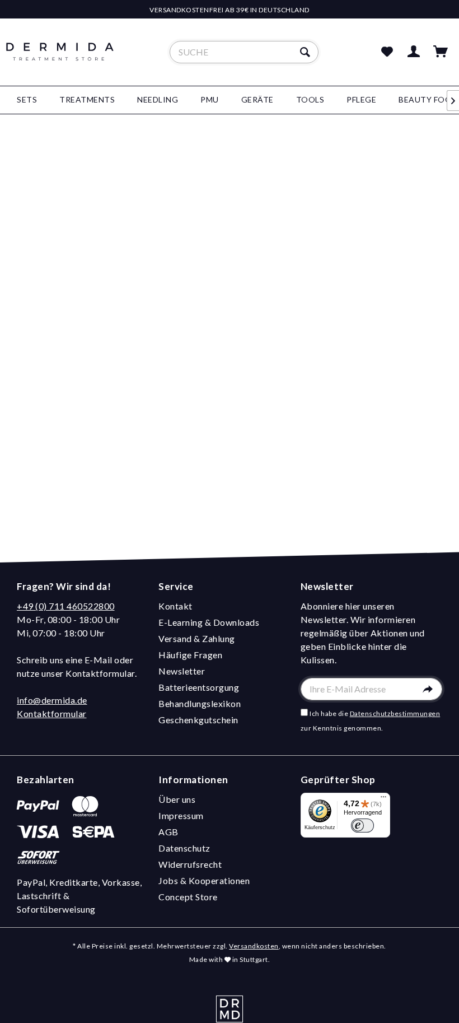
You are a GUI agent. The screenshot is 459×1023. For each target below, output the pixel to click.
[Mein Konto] (414, 52)
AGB (168, 831)
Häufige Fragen (190, 654)
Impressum (181, 815)
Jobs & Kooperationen (204, 880)
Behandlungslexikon (199, 703)
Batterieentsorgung (198, 687)
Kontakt (175, 606)
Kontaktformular (52, 713)
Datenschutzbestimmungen (395, 713)
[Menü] (383, 799)
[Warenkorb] (441, 52)
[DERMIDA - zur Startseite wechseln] (60, 61)
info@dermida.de (52, 700)
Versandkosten (254, 946)
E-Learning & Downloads (208, 622)
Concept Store (188, 896)
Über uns (176, 799)
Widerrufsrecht (190, 864)
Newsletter (181, 671)
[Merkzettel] (387, 52)
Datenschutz (184, 848)
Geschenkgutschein (198, 719)
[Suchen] (306, 52)
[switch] (362, 826)
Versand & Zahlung (196, 638)
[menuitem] (244, 52)
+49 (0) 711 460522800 (66, 606)
